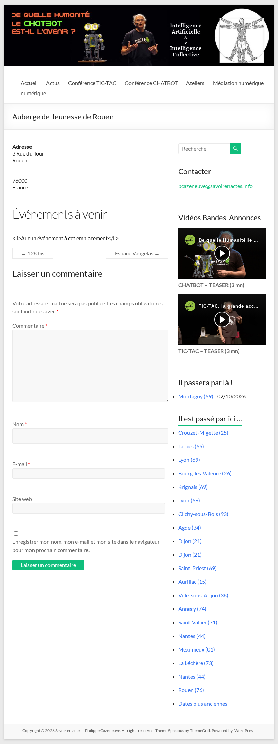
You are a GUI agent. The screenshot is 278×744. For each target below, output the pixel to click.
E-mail (21, 464)
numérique (33, 93)
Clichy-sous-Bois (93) (203, 514)
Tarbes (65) (191, 446)
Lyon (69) (189, 459)
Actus (53, 83)
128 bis (32, 253)
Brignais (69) (193, 486)
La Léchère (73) (196, 663)
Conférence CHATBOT (151, 83)
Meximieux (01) (196, 649)
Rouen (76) (191, 690)
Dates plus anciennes (202, 703)
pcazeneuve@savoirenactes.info (215, 186)
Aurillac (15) (192, 581)
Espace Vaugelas (137, 253)
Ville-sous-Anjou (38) (203, 595)
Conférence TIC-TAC (92, 83)
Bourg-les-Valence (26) (205, 473)
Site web (22, 499)
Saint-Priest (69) (197, 568)
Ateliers (195, 83)
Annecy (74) (192, 608)
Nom (19, 424)
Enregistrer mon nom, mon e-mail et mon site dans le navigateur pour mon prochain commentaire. (86, 545)
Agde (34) (189, 527)
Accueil (29, 83)
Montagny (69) (195, 396)
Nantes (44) (192, 636)
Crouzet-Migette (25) (203, 432)
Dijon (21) (190, 541)
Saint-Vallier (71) (197, 622)
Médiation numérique (238, 83)
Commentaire (29, 325)
